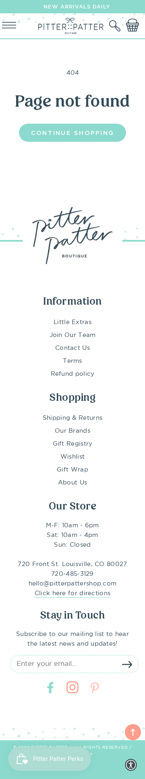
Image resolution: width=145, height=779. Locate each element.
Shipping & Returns (72, 418)
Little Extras (72, 322)
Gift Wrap (72, 469)
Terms (72, 361)
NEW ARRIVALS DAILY (77, 6)
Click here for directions (73, 593)
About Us (72, 482)
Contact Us (72, 348)
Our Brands (72, 431)
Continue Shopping (72, 132)
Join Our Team (73, 335)
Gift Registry (73, 443)
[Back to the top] (133, 732)
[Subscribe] (127, 664)
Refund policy (73, 374)
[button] (115, 25)
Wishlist (72, 456)
